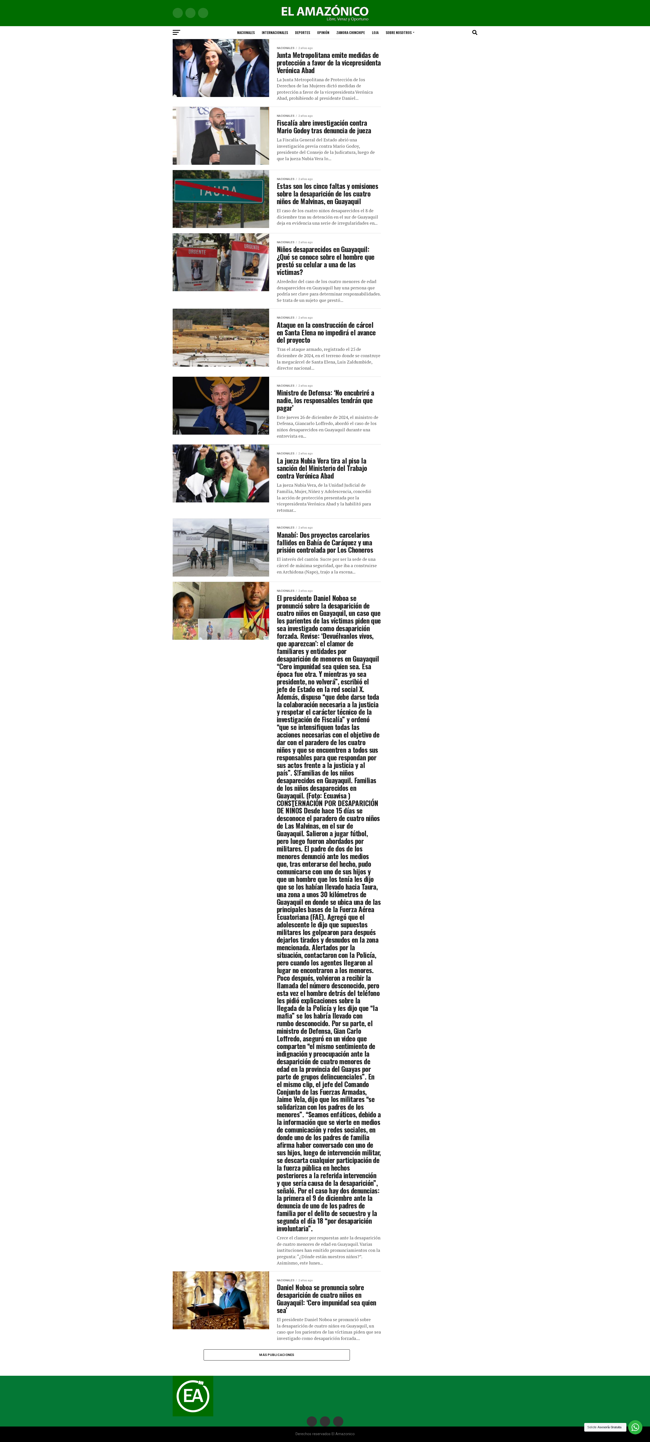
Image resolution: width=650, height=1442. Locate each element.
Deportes (302, 32)
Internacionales (275, 32)
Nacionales (246, 32)
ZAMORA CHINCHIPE (350, 32)
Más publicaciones (276, 1355)
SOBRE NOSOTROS (399, 32)
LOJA (375, 32)
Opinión (323, 32)
